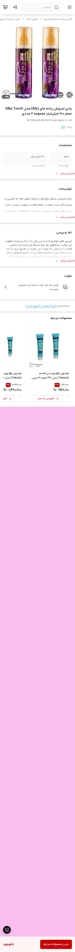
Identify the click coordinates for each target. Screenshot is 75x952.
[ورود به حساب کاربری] (15, 7)
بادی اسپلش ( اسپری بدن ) (41, 306)
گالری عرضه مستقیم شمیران (57, 19)
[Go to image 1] (6, 96)
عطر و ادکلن (32, 19)
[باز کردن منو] (69, 7)
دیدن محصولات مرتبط (56, 944)
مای (63, 127)
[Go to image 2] (3, 96)
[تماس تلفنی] (7, 930)
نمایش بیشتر (67, 173)
